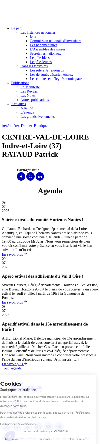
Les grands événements (37, 116)
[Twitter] (30, 179)
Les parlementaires (43, 45)
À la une (26, 108)
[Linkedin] (40, 179)
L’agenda (27, 112)
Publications (20, 83)
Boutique (40, 126)
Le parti (17, 28)
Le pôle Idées (40, 58)
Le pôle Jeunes (41, 62)
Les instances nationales (38, 32)
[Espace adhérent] (58, 126)
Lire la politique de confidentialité (23, 424)
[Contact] (51, 126)
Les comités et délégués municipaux (56, 79)
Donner (26, 126)
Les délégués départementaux (51, 74)
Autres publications (34, 100)
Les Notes (27, 95)
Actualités (18, 104)
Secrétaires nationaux (45, 53)
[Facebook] (21, 179)
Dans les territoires (34, 66)
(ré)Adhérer (10, 126)
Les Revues (29, 91)
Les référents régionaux (47, 70)
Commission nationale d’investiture (55, 41)
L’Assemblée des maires (47, 49)
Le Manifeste (30, 87)
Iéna (33, 37)
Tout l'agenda (12, 368)
